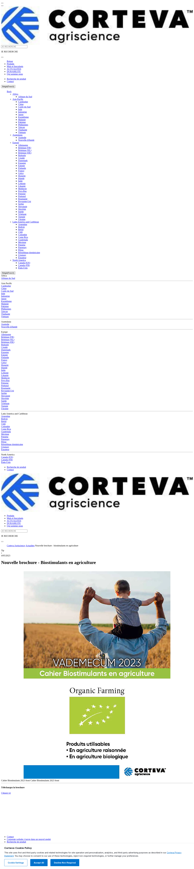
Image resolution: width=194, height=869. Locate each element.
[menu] (2, 3)
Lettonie (22, 183)
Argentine (22, 224)
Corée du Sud (24, 107)
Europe (15, 142)
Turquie (21, 217)
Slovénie (22, 209)
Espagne (22, 163)
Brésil (20, 229)
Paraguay (22, 247)
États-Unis (23, 268)
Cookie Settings (16, 863)
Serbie (21, 204)
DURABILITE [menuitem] (14, 71)
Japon (20, 114)
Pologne (22, 194)
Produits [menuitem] (10, 64)
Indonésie (22, 112)
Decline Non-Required (65, 863)
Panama (21, 245)
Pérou (20, 250)
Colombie (22, 234)
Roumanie (22, 199)
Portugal (22, 196)
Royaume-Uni (24, 201)
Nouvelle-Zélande (26, 140)
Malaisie (22, 119)
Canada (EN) (24, 263)
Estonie (21, 165)
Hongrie (22, 176)
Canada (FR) (24, 265)
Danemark (23, 160)
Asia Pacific (17, 99)
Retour (10, 61)
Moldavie (22, 188)
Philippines (23, 125)
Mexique (22, 242)
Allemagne (23, 145)
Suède (21, 211)
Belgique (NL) (24, 150)
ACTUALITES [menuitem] (14, 69)
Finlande (22, 168)
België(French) (8, 86)
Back (9, 91)
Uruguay (22, 255)
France (21, 171)
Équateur (22, 257)
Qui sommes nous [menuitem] (15, 74)
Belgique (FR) (24, 148)
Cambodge (23, 102)
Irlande (21, 178)
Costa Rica (23, 237)
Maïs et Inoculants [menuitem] (15, 66)
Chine (21, 104)
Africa (15, 94)
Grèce (21, 173)
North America (19, 260)
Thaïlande (22, 130)
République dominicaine (29, 252)
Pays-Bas (22, 191)
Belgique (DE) (24, 153)
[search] (2, 57)
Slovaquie (22, 206)
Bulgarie (22, 155)
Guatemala (23, 240)
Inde (20, 109)
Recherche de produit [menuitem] (16, 79)
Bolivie (21, 227)
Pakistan (22, 122)
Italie (20, 181)
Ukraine (21, 219)
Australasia (17, 135)
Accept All (39, 863)
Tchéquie (22, 214)
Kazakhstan (23, 117)
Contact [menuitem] (10, 81)
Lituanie (22, 186)
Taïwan (21, 127)
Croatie (21, 158)
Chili (20, 232)
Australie (22, 137)
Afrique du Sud (25, 96)
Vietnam (22, 132)
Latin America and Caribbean (25, 222)
